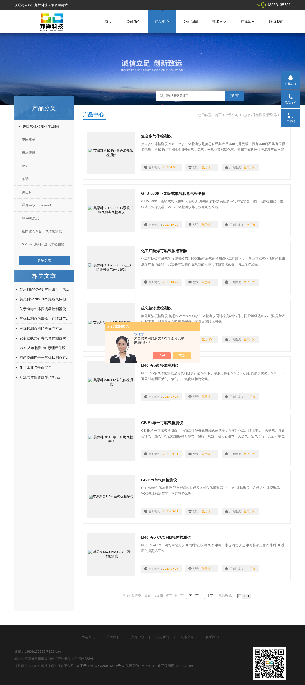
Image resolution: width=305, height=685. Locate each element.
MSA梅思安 (30, 218)
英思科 (27, 192)
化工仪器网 (166, 666)
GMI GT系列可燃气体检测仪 (43, 244)
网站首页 (88, 637)
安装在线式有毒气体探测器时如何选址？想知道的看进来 (46, 338)
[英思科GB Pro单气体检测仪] (111, 496)
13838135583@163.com (43, 651)
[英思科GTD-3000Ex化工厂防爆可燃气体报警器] (111, 267)
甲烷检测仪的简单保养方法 (41, 328)
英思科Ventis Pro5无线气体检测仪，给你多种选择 (46, 299)
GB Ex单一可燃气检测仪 (162, 423)
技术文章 (219, 22)
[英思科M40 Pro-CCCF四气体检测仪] (111, 554)
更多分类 (44, 260)
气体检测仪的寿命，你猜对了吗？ (46, 319)
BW (24, 166)
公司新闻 (190, 22)
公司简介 (133, 22)
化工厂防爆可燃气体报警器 (164, 251)
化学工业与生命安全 (36, 367)
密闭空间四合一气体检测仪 (42, 231)
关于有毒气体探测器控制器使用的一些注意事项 (46, 309)
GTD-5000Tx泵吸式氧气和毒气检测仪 (173, 193)
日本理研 (28, 153)
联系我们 (276, 22)
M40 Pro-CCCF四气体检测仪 (166, 537)
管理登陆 (132, 666)
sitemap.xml (185, 666)
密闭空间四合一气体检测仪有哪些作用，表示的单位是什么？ (46, 358)
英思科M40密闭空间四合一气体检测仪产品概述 (46, 289)
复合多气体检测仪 (156, 136)
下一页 (194, 596)
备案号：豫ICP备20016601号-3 (100, 666)
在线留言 (248, 22)
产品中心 (162, 22)
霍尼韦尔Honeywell (36, 205)
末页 (210, 596)
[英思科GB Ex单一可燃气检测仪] (111, 439)
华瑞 (25, 179)
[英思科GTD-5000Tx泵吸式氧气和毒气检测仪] (111, 210)
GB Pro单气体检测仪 (159, 480)
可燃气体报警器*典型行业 (40, 377)
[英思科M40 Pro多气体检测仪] (111, 382)
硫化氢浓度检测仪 (156, 308)
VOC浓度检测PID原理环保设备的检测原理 (46, 348)
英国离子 (28, 140)
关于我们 (113, 637)
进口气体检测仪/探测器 (41, 126)
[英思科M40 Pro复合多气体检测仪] (111, 153)
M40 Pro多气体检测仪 (160, 365)
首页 (108, 22)
